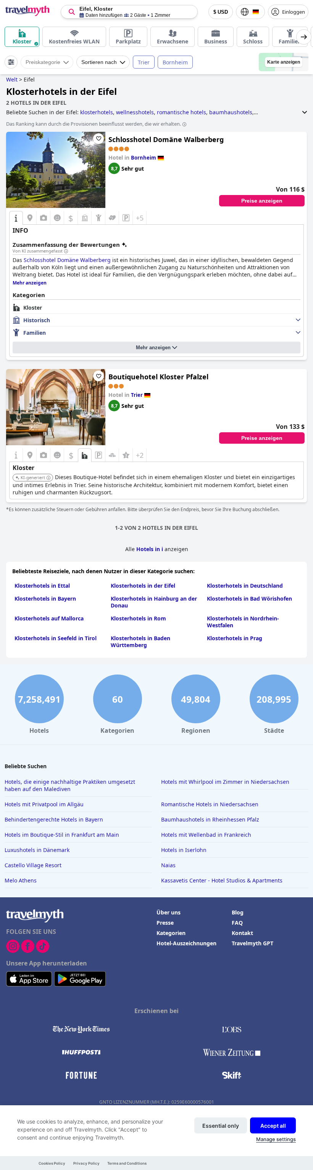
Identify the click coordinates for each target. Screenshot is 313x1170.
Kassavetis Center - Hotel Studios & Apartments (221, 880)
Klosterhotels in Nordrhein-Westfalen (243, 622)
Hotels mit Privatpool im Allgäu (44, 804)
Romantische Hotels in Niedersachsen (209, 804)
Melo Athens (21, 880)
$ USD (220, 12)
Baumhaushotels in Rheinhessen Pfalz (210, 819)
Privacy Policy (86, 1163)
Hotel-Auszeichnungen (186, 943)
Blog (238, 912)
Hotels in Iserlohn (184, 850)
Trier (144, 62)
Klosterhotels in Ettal (42, 585)
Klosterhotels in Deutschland (245, 585)
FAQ (237, 922)
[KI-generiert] (48, 478)
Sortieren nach (99, 62)
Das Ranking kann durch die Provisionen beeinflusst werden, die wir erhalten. (93, 123)
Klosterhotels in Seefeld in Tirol (56, 638)
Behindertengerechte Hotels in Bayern (54, 819)
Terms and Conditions (127, 1163)
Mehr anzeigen (153, 347)
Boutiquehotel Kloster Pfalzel (158, 376)
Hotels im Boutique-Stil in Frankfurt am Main (62, 834)
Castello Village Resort (33, 865)
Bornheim (175, 62)
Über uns (168, 912)
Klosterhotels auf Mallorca (49, 618)
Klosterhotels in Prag (234, 638)
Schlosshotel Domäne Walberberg (166, 139)
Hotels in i (149, 549)
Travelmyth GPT (252, 943)
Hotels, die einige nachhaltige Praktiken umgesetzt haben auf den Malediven (70, 785)
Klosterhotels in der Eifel (143, 585)
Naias (168, 865)
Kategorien (171, 933)
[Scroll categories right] (303, 37)
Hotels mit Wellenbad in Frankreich (206, 834)
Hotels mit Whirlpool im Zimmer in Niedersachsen (225, 781)
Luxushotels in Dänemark (37, 850)
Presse (165, 922)
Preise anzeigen (261, 201)
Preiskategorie (43, 62)
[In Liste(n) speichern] (98, 138)
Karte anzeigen (283, 62)
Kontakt (242, 933)
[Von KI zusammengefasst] (66, 251)
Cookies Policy (52, 1163)
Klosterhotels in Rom (138, 618)
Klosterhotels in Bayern (45, 598)
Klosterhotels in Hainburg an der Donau (154, 602)
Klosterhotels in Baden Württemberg (140, 642)
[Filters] (11, 62)
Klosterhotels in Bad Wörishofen (249, 598)
